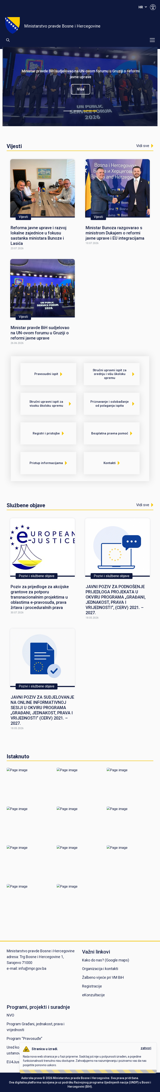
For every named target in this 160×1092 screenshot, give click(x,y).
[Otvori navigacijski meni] (152, 40)
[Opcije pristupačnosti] (153, 7)
